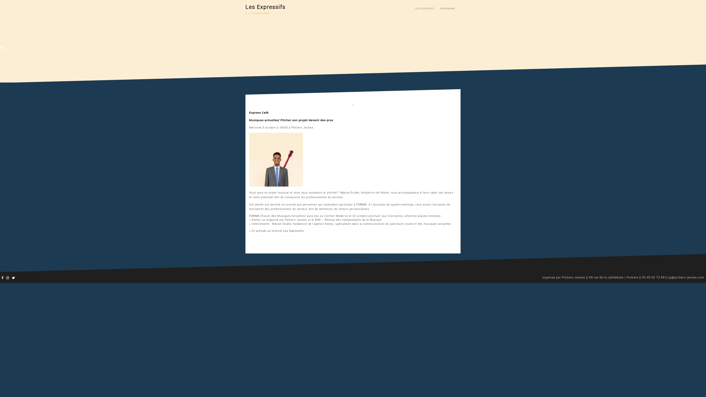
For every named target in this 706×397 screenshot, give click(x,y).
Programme (447, 8)
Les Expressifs (265, 7)
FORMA (361, 204)
